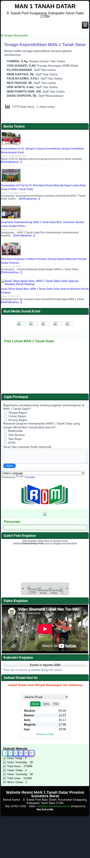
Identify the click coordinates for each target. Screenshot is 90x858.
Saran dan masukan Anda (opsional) (27, 446)
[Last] (67, 588)
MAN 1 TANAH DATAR (45, 6)
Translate (29, 477)
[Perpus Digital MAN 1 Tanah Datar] (45, 514)
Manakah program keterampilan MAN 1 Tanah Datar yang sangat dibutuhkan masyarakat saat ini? (41, 425)
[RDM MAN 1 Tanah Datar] (45, 507)
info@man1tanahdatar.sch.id (53, 806)
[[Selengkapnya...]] (11, 161)
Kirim (9, 465)
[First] (23, 588)
